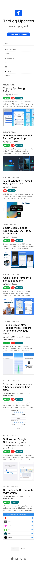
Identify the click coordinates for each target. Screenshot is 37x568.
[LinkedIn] (18, 558)
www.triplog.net (18, 26)
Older (23, 549)
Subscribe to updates (18, 34)
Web (6, 62)
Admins (7, 76)
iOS (6, 67)
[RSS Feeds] (25, 558)
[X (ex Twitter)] (22, 558)
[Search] (31, 43)
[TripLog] (18, 13)
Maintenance (9, 58)
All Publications (10, 49)
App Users (9, 71)
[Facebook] (13, 558)
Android (7, 54)
